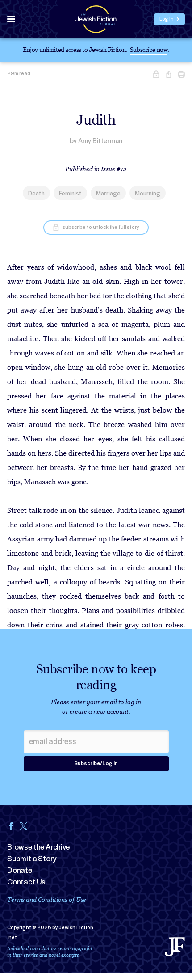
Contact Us (26, 881)
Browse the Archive (38, 846)
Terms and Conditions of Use (46, 899)
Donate (19, 870)
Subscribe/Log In (96, 763)
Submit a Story (31, 858)
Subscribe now (149, 49)
